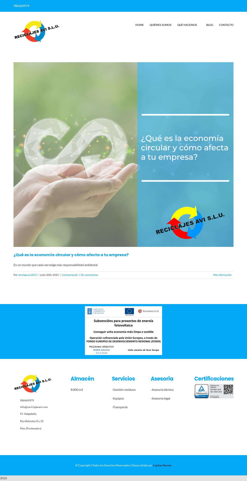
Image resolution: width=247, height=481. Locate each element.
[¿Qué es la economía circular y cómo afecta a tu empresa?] (123, 154)
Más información (222, 274)
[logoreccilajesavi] (37, 21)
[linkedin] (137, 5)
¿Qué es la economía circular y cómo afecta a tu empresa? (71, 254)
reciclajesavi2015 (28, 274)
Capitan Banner (162, 465)
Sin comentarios (89, 274)
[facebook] (130, 5)
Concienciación (70, 274)
